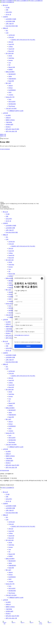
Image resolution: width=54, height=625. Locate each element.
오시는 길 (8, 221)
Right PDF (11, 287)
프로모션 (8, 324)
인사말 (7, 214)
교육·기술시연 (10, 230)
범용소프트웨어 (10, 278)
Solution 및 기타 (10, 303)
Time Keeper (11, 312)
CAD (7, 239)
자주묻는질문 (9, 331)
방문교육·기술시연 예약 (12, 335)
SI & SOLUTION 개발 (12, 232)
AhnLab (10, 292)
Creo (9, 269)
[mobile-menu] (0, 137)
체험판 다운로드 (10, 326)
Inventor (10, 267)
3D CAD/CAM (9, 260)
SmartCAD (11, 255)
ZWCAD (10, 248)
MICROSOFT (12, 280)
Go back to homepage (5, 149)
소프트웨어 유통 (10, 228)
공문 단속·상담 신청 (11, 338)
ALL (7, 237)
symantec (10, 301)
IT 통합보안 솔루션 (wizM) (15, 447)
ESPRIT (10, 276)
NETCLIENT (11, 308)
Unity (9, 306)
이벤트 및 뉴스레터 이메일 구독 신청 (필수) (25, 331)
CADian (10, 253)
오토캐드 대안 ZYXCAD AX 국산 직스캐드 (23, 246)
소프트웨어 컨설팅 (11, 225)
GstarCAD (11, 251)
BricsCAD (11, 257)
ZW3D (10, 262)
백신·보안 (8, 289)
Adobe (10, 283)
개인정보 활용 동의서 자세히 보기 (21, 335)
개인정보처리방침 (4, 470)
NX (9, 271)
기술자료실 (9, 328)
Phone (15, 337)
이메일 (16, 310)
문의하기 (8, 333)
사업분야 (5, 223)
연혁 (7, 216)
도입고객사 (9, 218)
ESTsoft (10, 294)
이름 (15, 293)
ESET (9, 299)
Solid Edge (11, 264)
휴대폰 (16, 304)
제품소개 (5, 234)
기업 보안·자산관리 (11, 315)
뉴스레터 (8, 322)
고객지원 (5, 319)
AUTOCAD (11, 241)
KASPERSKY (12, 296)
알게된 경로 (17, 316)
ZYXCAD (11, 244)
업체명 (16, 299)
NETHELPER (12, 310)
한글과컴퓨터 (12, 285)
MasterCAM (11, 273)
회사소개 (5, 211)
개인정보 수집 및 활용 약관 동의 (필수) (24, 325)
